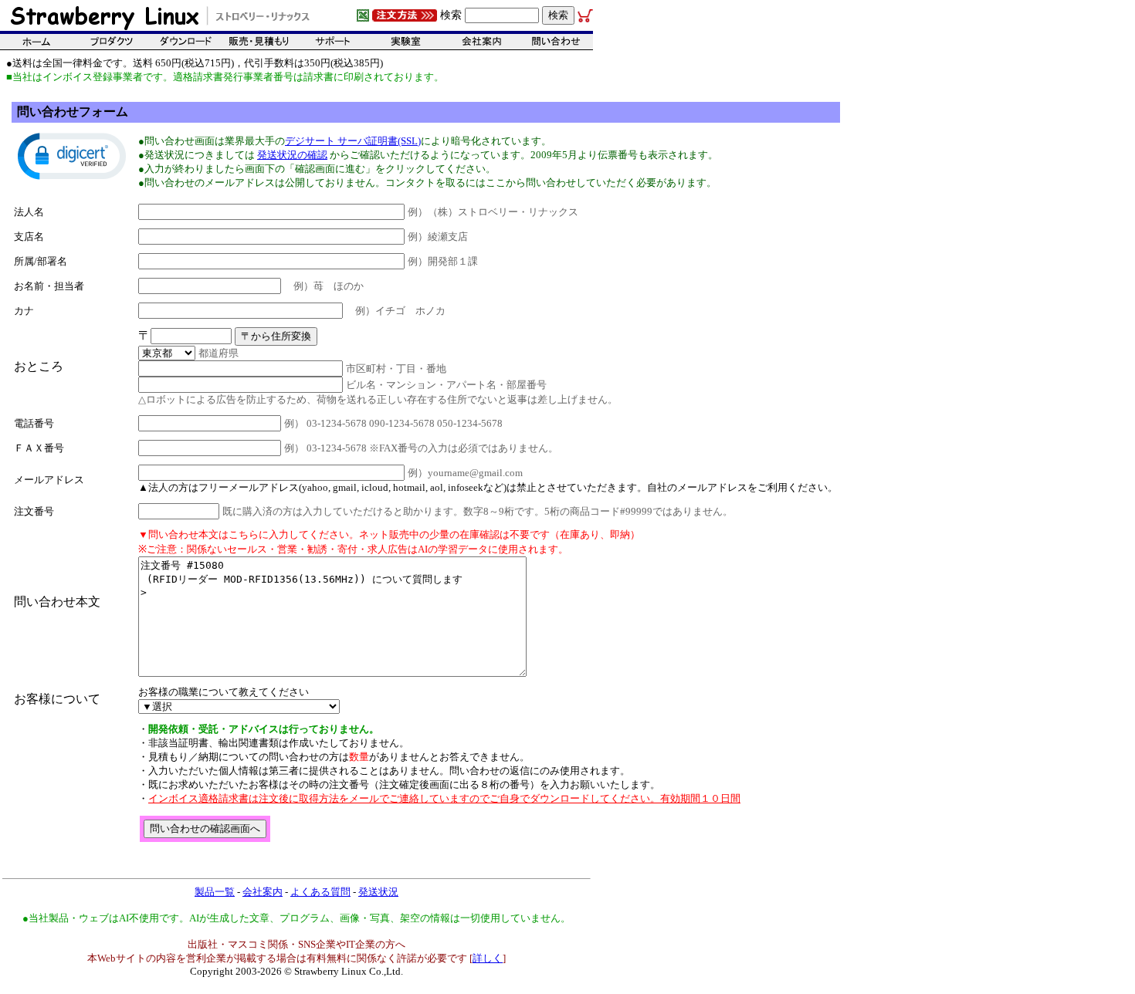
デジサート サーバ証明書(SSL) (353, 141)
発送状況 (378, 892)
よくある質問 (320, 892)
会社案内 (262, 892)
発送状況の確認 (292, 155)
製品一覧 (215, 892)
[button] (72, 155)
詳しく (488, 958)
